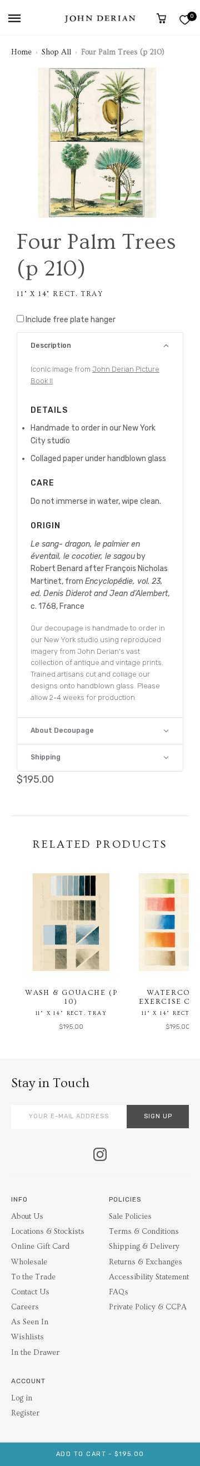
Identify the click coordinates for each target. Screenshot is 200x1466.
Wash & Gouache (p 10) (71, 997)
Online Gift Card (40, 1246)
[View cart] (161, 18)
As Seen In (29, 1322)
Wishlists (27, 1337)
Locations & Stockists (47, 1231)
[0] (184, 19)
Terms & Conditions (144, 1231)
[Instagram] (100, 1155)
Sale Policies (130, 1216)
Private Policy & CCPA (148, 1307)
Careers (25, 1307)
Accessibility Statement (149, 1277)
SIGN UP (158, 1116)
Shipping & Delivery (144, 1246)
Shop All (56, 52)
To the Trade (33, 1277)
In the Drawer (35, 1352)
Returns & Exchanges (145, 1262)
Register (25, 1413)
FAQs (118, 1292)
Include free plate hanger (71, 319)
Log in (21, 1398)
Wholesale (29, 1262)
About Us (27, 1216)
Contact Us (30, 1292)
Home (21, 52)
